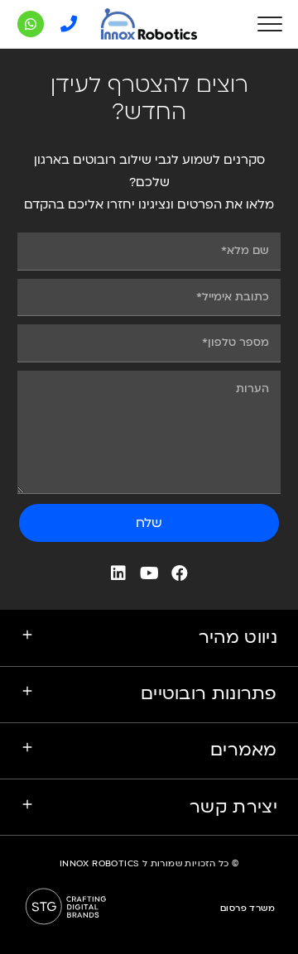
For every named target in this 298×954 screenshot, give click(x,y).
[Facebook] (179, 573)
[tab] (149, 638)
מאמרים (243, 750)
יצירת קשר (233, 807)
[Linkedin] (118, 573)
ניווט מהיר (238, 638)
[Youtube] (149, 573)
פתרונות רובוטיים (209, 694)
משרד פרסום (247, 908)
